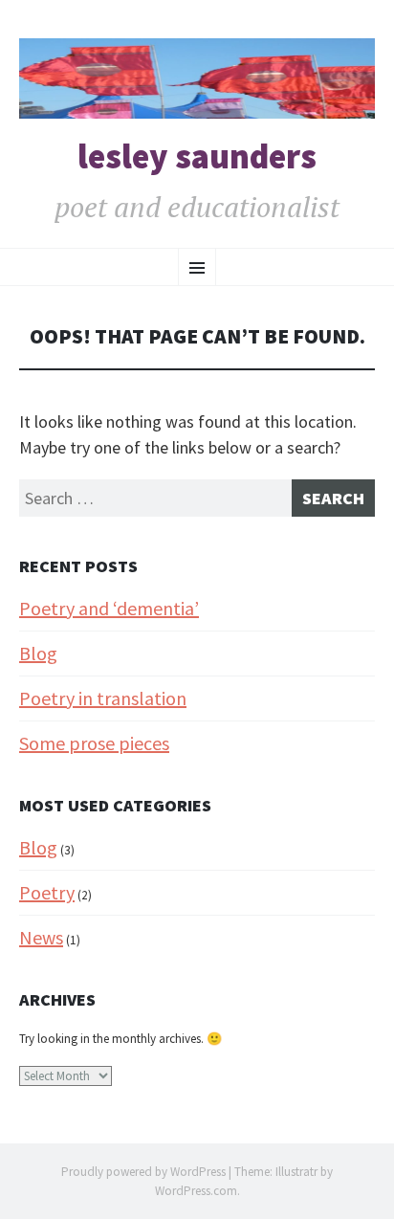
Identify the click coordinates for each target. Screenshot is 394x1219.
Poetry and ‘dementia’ (109, 608)
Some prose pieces (94, 743)
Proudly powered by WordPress (143, 1172)
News (41, 937)
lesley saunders (197, 157)
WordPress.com (196, 1191)
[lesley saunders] (197, 78)
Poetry (47, 892)
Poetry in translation (102, 698)
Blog (38, 653)
